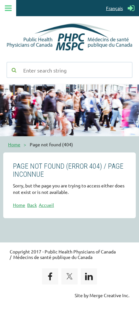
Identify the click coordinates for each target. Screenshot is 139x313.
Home (14, 144)
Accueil (46, 205)
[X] (69, 276)
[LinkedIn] (89, 276)
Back (32, 205)
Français (114, 8)
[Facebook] (50, 276)
